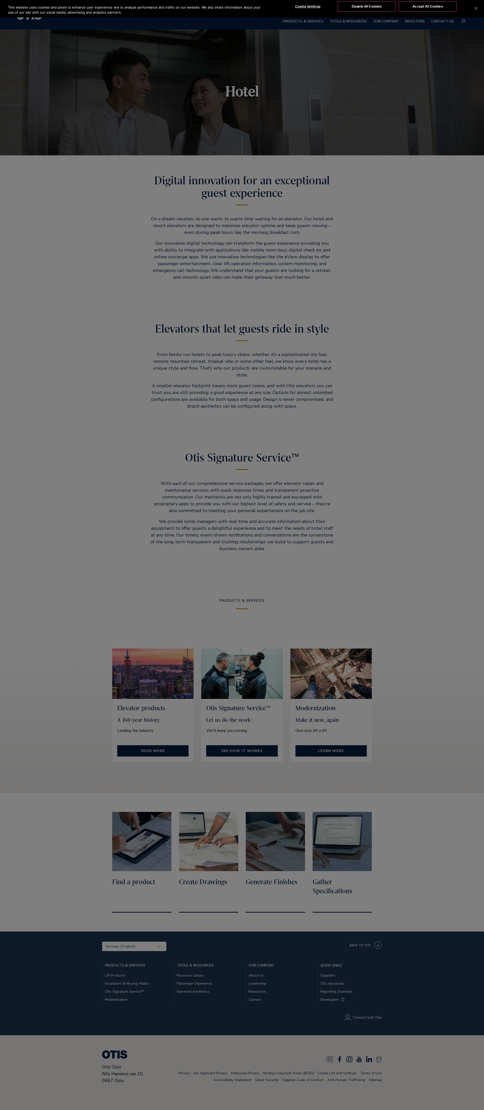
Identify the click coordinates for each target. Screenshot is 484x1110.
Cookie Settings (307, 6)
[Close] (475, 8)
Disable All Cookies (367, 6)
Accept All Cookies (427, 6)
